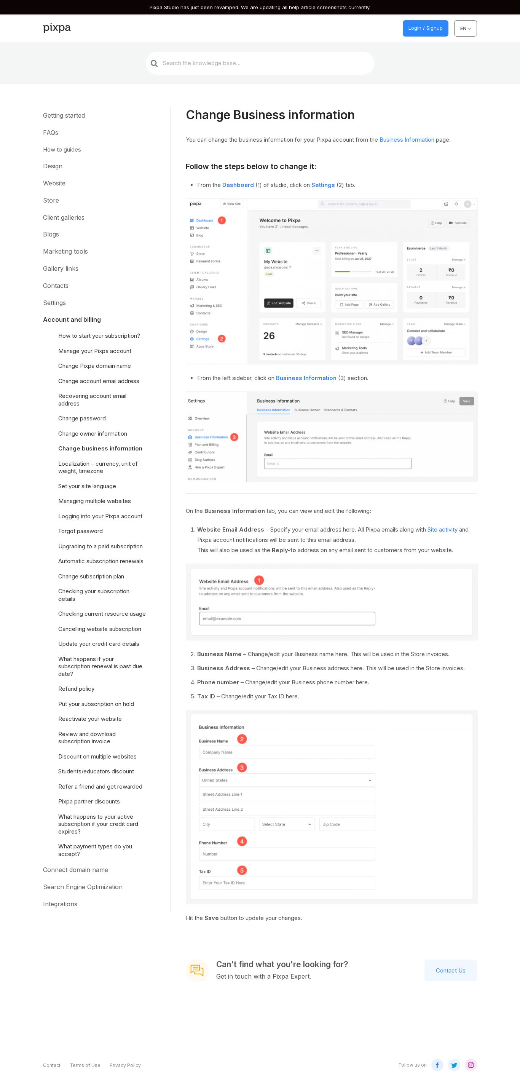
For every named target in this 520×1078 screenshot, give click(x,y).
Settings (323, 184)
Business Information (407, 139)
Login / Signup (425, 28)
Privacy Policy (125, 1065)
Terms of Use (85, 1065)
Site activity (442, 529)
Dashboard (238, 184)
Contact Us (451, 970)
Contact (52, 1065)
